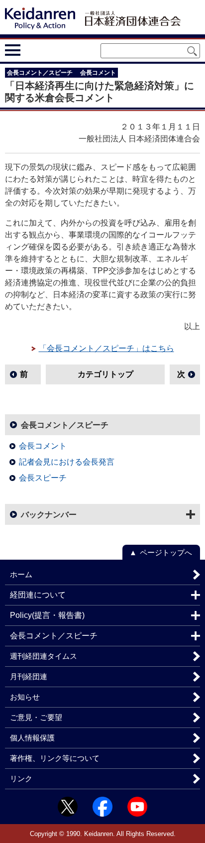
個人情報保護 (32, 737)
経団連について (38, 595)
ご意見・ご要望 (36, 717)
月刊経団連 (28, 676)
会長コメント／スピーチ (64, 425)
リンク (21, 778)
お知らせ (25, 697)
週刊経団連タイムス (43, 656)
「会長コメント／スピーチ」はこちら (106, 348)
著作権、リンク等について (55, 758)
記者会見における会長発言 (66, 462)
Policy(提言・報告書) (47, 615)
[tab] (31, 50)
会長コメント (43, 446)
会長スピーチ (43, 478)
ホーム (21, 574)
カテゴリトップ (105, 374)
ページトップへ (166, 552)
